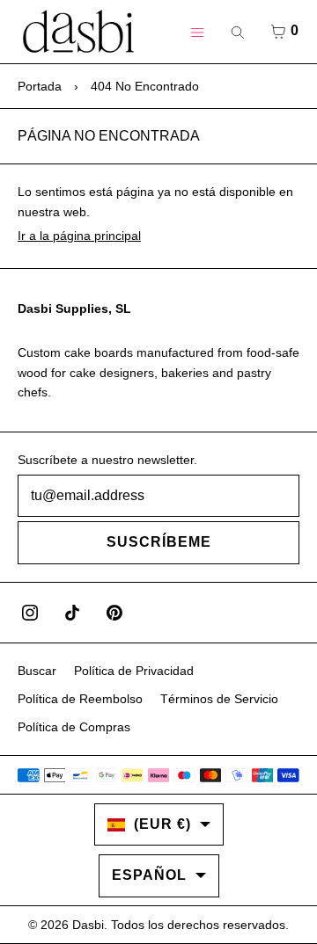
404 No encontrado (145, 86)
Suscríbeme (159, 541)
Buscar (37, 671)
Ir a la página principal (79, 236)
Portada (40, 86)
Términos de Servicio (219, 699)
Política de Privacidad (134, 671)
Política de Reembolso (80, 699)
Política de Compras (74, 727)
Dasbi (88, 925)
